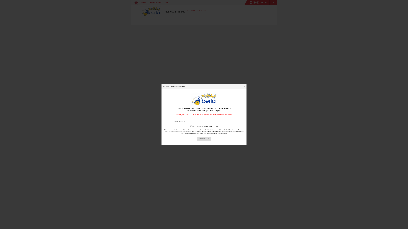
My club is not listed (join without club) (205, 126)
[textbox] (182, 121)
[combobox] (204, 121)
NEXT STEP (204, 139)
